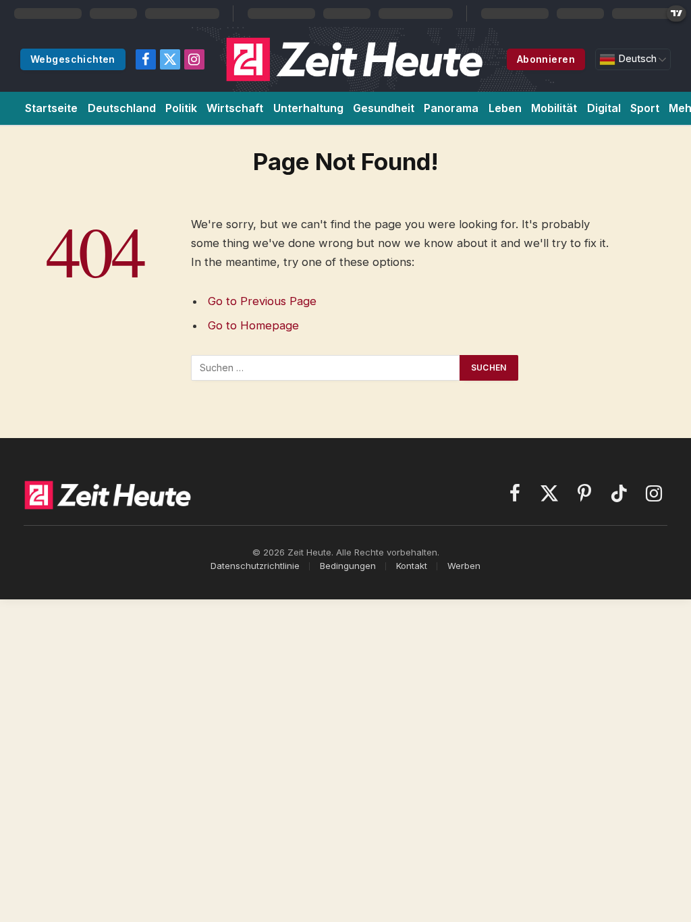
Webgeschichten (72, 59)
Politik (181, 108)
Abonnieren (546, 59)
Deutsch (636, 59)
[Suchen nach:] (326, 368)
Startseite (51, 108)
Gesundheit (383, 108)
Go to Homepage (253, 325)
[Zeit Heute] (355, 59)
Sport (644, 108)
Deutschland (122, 108)
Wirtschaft (234, 108)
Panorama (451, 108)
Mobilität (554, 108)
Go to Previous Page (262, 301)
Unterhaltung (308, 108)
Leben (505, 108)
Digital (604, 108)
